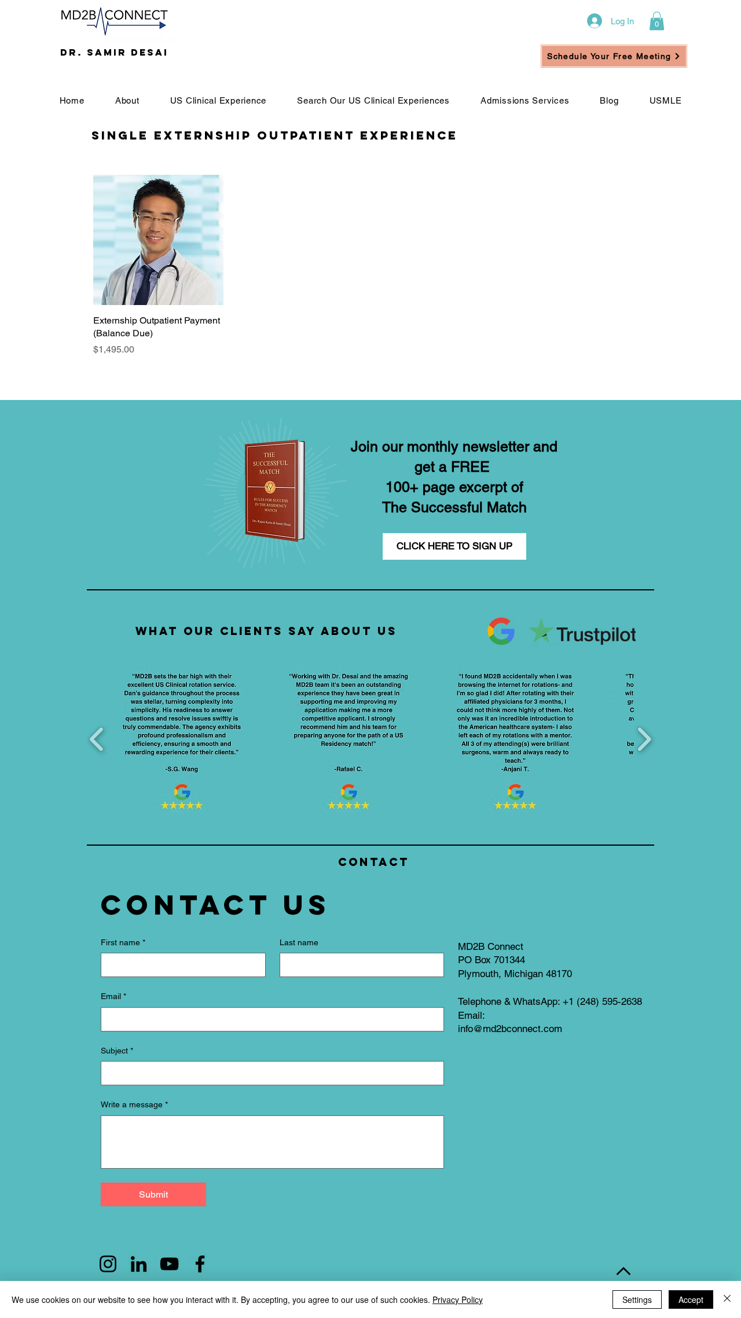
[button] (657, 21)
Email (113, 996)
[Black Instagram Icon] (108, 1264)
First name (123, 942)
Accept (690, 1299)
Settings (637, 1299)
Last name (299, 942)
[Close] (727, 1299)
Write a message (134, 1104)
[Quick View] (158, 240)
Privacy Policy (457, 1299)
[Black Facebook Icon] (200, 1264)
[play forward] (644, 739)
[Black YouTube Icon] (169, 1264)
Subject (117, 1050)
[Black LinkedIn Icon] (138, 1264)
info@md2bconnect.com (510, 1028)
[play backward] (97, 739)
